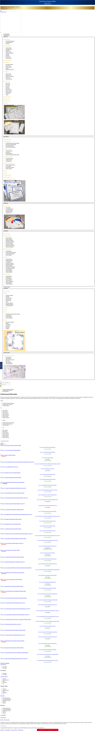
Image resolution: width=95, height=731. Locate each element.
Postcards (7, 55)
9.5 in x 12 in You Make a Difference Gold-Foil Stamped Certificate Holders (47, 569)
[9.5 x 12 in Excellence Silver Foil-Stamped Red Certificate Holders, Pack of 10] (16, 514)
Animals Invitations (9, 271)
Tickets (7, 94)
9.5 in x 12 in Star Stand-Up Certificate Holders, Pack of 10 (47, 636)
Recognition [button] (6, 136)
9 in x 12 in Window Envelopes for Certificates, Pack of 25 (47, 563)
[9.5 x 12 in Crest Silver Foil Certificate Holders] (10, 550)
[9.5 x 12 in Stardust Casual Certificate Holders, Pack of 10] (12, 503)
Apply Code (47, 3)
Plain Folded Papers (9, 363)
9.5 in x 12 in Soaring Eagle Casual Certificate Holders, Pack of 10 (47, 499)
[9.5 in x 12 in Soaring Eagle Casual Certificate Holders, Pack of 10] (14, 497)
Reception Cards (8, 89)
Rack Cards (8, 88)
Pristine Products (9, 58)
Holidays (5, 293)
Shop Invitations (7, 233)
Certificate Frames (9, 159)
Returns (4, 681)
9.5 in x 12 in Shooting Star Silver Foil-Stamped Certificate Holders (47, 654)
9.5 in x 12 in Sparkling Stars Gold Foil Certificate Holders (47, 494)
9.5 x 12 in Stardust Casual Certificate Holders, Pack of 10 (47, 505)
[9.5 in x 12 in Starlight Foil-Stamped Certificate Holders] (12, 509)
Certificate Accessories (8, 156)
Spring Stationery (9, 316)
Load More (7, 663)
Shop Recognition (7, 139)
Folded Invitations (9, 282)
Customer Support (6, 679)
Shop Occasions (7, 291)
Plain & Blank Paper (9, 42)
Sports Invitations (9, 269)
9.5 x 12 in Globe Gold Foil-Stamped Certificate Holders (47, 649)
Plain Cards (8, 360)
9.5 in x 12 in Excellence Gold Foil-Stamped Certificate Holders (47, 540)
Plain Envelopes (8, 357)
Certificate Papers (7, 141)
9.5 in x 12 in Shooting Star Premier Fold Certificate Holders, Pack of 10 (47, 610)
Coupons (4, 702)
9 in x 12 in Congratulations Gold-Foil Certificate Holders (47, 485)
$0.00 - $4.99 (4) (5, 410)
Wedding (7, 328)
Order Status (5, 667)
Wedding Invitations (9, 260)
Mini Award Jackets (9, 153)
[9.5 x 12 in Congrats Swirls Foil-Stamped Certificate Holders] (13, 630)
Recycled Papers (7, 99)
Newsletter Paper (9, 49)
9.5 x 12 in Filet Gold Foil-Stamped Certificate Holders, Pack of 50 (47, 660)
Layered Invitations (9, 283)
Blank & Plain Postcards (10, 359)
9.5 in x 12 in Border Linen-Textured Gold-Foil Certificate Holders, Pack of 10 (47, 535)
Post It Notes (8, 56)
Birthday (7, 323)
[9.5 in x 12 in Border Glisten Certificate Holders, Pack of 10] (12, 602)
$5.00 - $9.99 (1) (5, 411)
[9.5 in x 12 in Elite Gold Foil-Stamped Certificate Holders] (12, 557)
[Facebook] (5, 720)
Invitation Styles (7, 274)
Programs (7, 87)
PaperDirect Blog (4, 9)
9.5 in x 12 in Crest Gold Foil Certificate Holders (47, 452)
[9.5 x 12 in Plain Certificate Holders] (7, 455)
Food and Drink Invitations (10, 266)
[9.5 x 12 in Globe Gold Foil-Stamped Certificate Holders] (12, 647)
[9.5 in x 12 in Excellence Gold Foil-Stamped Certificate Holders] (13, 538)
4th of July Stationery (9, 303)
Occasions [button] (6, 288)
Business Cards (8, 51)
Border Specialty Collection (10, 164)
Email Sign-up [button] (6, 35)
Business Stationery (8, 45)
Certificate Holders (7, 149)
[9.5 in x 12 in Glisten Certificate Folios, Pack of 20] (10, 624)
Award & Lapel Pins (7, 177)
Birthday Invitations (9, 265)
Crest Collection (8, 166)
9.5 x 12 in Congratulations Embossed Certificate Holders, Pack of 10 (47, 616)
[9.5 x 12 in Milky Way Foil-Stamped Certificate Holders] (11, 586)
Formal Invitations (9, 259)
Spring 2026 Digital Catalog (7, 699)
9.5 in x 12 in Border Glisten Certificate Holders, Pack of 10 (47, 604)
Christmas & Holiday (9, 295)
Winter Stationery (9, 315)
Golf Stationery (8, 324)
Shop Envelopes (7, 206)
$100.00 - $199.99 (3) (6, 417)
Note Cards (8, 84)
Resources (2, 695)
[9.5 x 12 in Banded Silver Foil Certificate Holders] (10, 524)
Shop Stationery (7, 39)
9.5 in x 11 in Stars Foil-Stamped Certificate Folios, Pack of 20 (47, 489)
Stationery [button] (6, 36)
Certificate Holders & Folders (7, 390)
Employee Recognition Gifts (9, 179)
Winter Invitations (9, 254)
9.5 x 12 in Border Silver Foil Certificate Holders (47, 474)
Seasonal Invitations (8, 249)
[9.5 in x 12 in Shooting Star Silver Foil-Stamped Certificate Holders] (14, 652)
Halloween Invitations (9, 240)
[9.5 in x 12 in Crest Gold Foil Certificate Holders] (10, 450)
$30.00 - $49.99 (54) (6, 415)
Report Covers (8, 65)
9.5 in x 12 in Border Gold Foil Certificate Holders (47, 447)
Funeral (5, 309)
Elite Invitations (8, 277)
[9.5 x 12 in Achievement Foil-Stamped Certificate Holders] (12, 640)
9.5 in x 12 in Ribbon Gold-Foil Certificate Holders (47, 530)
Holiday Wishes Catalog (6, 700)
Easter (7, 301)
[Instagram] (9, 720)
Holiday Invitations (7, 235)
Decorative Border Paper (10, 41)
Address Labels (8, 73)
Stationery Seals (8, 75)
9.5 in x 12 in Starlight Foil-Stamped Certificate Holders (47, 511)
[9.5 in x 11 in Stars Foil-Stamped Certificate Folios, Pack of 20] (13, 488)
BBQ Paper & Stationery (10, 322)
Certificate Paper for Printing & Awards (12, 143)
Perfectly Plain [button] (7, 352)
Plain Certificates (9, 362)
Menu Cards (8, 83)
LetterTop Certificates (9, 52)
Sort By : (2, 443)
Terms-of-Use (14, 730)
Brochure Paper (8, 47)
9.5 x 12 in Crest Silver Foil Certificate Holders (47, 552)
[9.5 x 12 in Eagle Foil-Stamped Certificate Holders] (10, 477)
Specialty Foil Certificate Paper (11, 144)
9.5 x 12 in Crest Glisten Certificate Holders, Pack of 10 (47, 545)
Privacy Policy (20, 730)
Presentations (6, 62)
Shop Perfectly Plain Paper (9, 355)
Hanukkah (7, 296)
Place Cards (8, 85)
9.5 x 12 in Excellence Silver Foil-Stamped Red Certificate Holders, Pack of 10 (47, 516)
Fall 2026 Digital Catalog (6, 697)
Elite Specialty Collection (10, 167)
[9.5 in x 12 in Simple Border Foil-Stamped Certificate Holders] (13, 591)
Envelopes (7, 43)
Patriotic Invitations (9, 239)
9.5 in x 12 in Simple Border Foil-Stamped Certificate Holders (47, 593)
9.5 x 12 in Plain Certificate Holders (47, 457)
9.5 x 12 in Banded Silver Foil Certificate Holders (47, 525)
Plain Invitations (8, 358)
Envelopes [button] (6, 203)
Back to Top (3, 663)
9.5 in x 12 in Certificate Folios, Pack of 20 (47, 468)
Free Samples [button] (6, 34)
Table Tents (8, 93)
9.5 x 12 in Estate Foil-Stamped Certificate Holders (47, 521)
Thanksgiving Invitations (10, 241)
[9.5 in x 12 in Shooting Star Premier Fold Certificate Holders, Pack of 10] (15, 608)
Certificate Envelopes (9, 158)
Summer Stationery (9, 317)
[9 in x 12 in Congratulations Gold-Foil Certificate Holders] (12, 482)
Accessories (6, 71)
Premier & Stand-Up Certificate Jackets (12, 154)
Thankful (5, 307)
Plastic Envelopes (9, 67)
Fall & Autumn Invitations (10, 253)
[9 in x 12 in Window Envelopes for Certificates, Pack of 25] (12, 561)
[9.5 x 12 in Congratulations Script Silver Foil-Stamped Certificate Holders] (15, 619)
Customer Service (4, 676)
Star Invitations (8, 261)
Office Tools (8, 77)
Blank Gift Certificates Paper (11, 147)
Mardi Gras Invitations (9, 246)
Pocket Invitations (9, 280)
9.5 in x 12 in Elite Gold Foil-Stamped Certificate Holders (47, 558)
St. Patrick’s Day (8, 300)
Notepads (7, 54)
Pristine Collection (9, 168)
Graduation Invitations (9, 263)
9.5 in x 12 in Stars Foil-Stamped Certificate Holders (47, 582)
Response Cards (9, 90)
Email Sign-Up (3, 725)
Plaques (5, 170)
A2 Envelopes (8, 207)
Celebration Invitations (10, 264)
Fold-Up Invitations (9, 278)
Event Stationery (7, 81)
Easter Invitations (9, 237)
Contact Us (4, 678)
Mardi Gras (8, 327)
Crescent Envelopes (9, 210)
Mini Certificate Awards (10, 145)
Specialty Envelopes (9, 211)
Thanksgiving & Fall (9, 305)
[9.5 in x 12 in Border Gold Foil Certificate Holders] (10, 445)
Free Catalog (5, 666)
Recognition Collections (8, 163)
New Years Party (9, 297)
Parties (5, 320)
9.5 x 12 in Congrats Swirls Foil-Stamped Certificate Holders (47, 631)
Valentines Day (8, 299)
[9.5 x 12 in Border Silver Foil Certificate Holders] (10, 472)
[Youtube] (1, 720)
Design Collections (7, 96)
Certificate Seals (8, 161)
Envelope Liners (8, 212)
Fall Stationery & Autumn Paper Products (13, 313)
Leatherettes (8, 152)
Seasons (5, 311)
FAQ (3, 683)
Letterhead (8, 50)
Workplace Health (9, 78)
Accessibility (7, 730)
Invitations (6, 103)
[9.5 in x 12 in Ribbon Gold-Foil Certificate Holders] (10, 528)
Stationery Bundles (7, 60)
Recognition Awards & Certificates (8, 389)
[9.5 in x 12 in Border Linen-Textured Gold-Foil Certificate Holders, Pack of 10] (16, 533)
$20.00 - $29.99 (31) (6, 413)
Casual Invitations (9, 276)
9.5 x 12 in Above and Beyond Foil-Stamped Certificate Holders (47, 599)
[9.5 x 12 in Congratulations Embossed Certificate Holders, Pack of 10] (14, 614)
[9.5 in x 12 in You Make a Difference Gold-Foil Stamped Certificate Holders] (15, 567)
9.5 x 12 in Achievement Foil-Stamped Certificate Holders (47, 643)
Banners (7, 68)
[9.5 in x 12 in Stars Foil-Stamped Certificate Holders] (11, 579)
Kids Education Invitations (10, 268)
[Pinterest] (7, 720)
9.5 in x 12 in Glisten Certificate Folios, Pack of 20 (47, 626)
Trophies (5, 173)
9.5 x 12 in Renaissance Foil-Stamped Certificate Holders (47, 575)
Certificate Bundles (7, 175)
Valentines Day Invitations (10, 245)
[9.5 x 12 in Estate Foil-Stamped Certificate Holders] (11, 519)
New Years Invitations (9, 244)
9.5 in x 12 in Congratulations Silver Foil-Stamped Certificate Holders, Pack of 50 (47, 463)
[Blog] (3, 720)
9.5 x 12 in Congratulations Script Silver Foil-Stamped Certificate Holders (47, 621)
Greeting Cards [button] (7, 287)
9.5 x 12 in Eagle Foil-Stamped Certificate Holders (47, 479)
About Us (2, 730)
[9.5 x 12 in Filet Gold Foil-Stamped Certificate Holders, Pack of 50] (13, 658)
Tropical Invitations (9, 270)
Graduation (8, 325)
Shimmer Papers (7, 101)
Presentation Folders (9, 64)
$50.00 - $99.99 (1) (5, 416)
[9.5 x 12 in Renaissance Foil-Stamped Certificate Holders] (12, 572)
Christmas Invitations (9, 242)
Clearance (4, 701)
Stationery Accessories (10, 69)
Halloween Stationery (9, 304)
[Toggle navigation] (0, 32)
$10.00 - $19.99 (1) (5, 412)
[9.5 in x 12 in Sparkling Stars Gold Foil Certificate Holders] (12, 493)
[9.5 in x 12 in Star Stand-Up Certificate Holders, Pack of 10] (12, 635)
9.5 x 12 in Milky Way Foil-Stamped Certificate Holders (47, 588)
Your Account (3, 664)
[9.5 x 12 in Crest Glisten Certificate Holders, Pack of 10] (11, 543)
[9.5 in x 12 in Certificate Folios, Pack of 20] (9, 466)
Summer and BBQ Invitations (11, 252)
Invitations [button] (6, 230)
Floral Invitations (8, 251)
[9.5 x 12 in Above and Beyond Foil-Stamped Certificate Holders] (13, 598)
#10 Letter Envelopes (9, 208)
